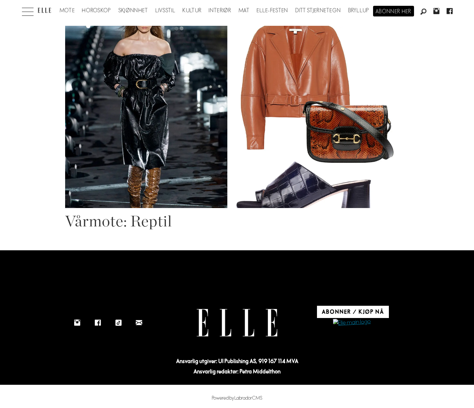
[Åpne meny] (28, 10)
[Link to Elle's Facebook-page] (98, 322)
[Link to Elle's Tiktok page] (118, 322)
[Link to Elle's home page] (237, 322)
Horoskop (96, 10)
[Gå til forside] (44, 10)
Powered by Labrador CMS (237, 398)
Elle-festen (272, 10)
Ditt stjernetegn (318, 10)
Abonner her (393, 11)
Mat (244, 10)
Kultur (192, 10)
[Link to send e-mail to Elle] (139, 322)
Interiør (220, 10)
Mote (67, 10)
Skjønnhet (133, 10)
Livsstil (165, 10)
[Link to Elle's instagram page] (77, 322)
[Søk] (423, 11)
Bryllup (359, 10)
